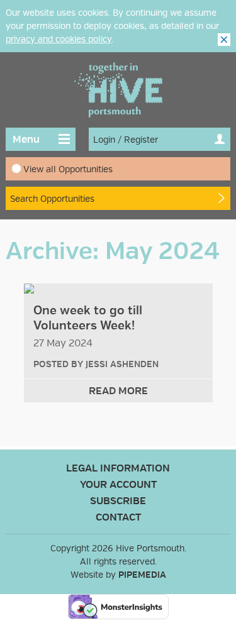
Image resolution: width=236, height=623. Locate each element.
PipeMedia (142, 575)
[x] (224, 39)
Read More (118, 391)
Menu (26, 139)
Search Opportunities (52, 199)
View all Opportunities (68, 169)
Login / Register (125, 140)
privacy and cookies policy (58, 39)
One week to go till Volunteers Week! (87, 318)
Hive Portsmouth (118, 90)
